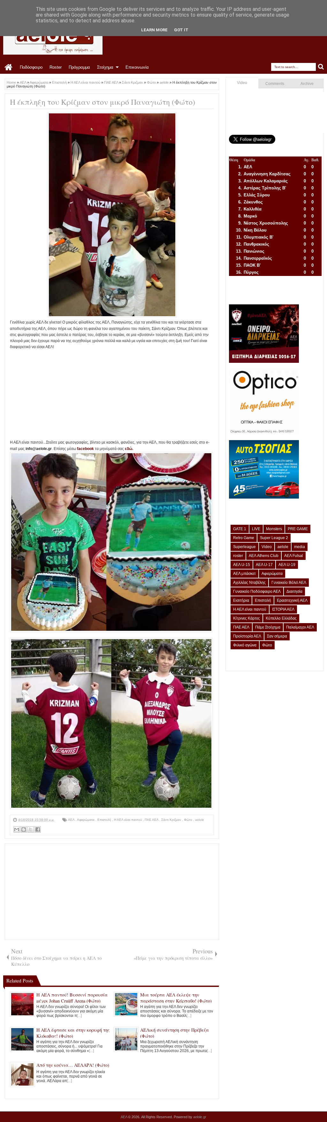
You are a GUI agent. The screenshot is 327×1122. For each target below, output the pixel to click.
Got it (181, 29)
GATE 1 (239, 529)
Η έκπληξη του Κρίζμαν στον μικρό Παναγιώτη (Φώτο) (102, 102)
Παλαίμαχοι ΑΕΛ (300, 627)
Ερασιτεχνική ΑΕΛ (292, 600)
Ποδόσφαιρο (31, 67)
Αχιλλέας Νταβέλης (249, 582)
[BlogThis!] (23, 829)
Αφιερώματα (86, 819)
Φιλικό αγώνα (244, 645)
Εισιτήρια (241, 600)
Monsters (274, 529)
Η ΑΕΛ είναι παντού (128, 819)
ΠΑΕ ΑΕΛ (152, 819)
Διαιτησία (294, 591)
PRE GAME (298, 529)
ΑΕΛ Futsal (293, 555)
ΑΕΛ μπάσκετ (244, 573)
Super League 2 (274, 538)
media (299, 547)
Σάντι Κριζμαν (171, 819)
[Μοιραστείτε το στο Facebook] (37, 829)
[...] (79, 1015)
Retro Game (243, 538)
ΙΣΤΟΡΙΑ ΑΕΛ (283, 609)
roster (238, 555)
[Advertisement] (112, 394)
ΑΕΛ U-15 (241, 564)
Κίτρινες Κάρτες (246, 618)
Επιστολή (104, 819)
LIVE (256, 529)
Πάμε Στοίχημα (267, 627)
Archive (307, 83)
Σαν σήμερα (277, 636)
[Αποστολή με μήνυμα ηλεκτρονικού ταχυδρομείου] (16, 829)
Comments (274, 83)
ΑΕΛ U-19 (286, 564)
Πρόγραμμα (79, 67)
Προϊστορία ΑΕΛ (247, 636)
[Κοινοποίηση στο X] (30, 829)
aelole (199, 819)
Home (9, 67)
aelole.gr (199, 1117)
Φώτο (188, 819)
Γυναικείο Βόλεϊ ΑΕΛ (288, 582)
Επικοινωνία (137, 67)
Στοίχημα (105, 67)
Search (321, 67)
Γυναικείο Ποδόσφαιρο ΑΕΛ (257, 591)
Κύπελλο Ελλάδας (281, 618)
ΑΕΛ (71, 819)
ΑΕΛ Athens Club (263, 555)
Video (242, 82)
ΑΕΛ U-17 (264, 564)
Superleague (244, 547)
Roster (55, 67)
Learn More (154, 29)
